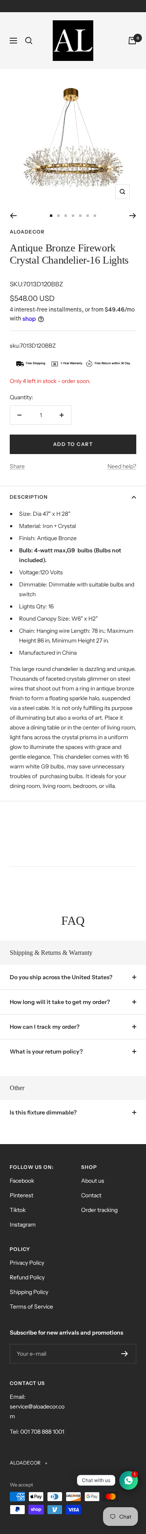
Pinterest (21, 1195)
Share (17, 466)
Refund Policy (27, 1277)
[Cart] (132, 40)
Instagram (23, 1224)
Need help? (121, 466)
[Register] (124, 1354)
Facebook (22, 1180)
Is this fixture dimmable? (43, 1112)
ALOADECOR (27, 232)
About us (92, 1180)
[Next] (132, 216)
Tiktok (18, 1210)
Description (29, 497)
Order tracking (99, 1210)
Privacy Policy (27, 1262)
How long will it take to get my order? (60, 1002)
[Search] (28, 40)
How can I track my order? (44, 1026)
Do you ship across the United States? (61, 977)
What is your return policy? (46, 1051)
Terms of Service (31, 1306)
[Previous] (13, 216)
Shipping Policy (29, 1292)
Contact (91, 1195)
